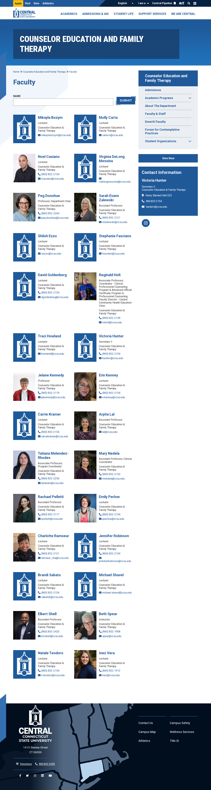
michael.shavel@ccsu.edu (117, 592)
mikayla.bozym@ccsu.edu (56, 135)
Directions (26, 764)
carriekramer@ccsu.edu (54, 436)
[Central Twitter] (27, 775)
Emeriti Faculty (155, 121)
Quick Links (195, 3)
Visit (27, 3)
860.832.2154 (154, 201)
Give (36, 3)
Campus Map (147, 732)
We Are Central (183, 14)
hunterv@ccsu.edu (156, 206)
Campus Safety (180, 723)
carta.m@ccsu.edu (112, 135)
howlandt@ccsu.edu (52, 353)
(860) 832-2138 (111, 318)
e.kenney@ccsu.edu (113, 397)
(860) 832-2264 (50, 213)
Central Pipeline (162, 3)
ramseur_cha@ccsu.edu (55, 558)
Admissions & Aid (95, 14)
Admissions (153, 90)
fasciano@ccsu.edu (113, 253)
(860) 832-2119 (50, 392)
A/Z (181, 3)
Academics (68, 14)
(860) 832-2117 (50, 514)
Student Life (124, 14)
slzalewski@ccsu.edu (114, 222)
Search (189, 3)
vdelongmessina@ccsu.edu (115, 181)
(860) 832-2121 (111, 217)
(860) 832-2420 (50, 631)
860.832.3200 (47, 764)
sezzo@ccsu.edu (51, 253)
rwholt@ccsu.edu (112, 322)
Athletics (48, 3)
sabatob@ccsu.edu (52, 597)
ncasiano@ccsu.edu (52, 178)
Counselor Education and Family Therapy (166, 78)
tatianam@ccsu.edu (52, 483)
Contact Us (145, 723)
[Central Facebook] (20, 775)
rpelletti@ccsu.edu (52, 518)
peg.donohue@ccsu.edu (55, 217)
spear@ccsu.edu (111, 636)
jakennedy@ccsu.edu (53, 397)
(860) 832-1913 (111, 670)
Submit (126, 100)
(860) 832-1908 (111, 631)
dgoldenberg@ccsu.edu (54, 297)
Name (17, 96)
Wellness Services (182, 732)
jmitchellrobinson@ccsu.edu (115, 561)
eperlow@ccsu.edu (113, 518)
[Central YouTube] (50, 775)
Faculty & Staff (155, 113)
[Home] (25, 13)
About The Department (160, 106)
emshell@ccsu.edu (52, 636)
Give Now (168, 158)
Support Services (152, 14)
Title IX (174, 740)
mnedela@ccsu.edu (113, 478)
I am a (142, 3)
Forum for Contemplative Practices (162, 131)
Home (16, 71)
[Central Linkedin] (42, 775)
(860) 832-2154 (50, 174)
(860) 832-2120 (111, 474)
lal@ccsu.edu (109, 432)
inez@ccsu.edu (111, 675)
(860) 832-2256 (50, 478)
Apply (18, 3)
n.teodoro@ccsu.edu (53, 675)
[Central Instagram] (35, 775)
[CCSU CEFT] (146, 223)
